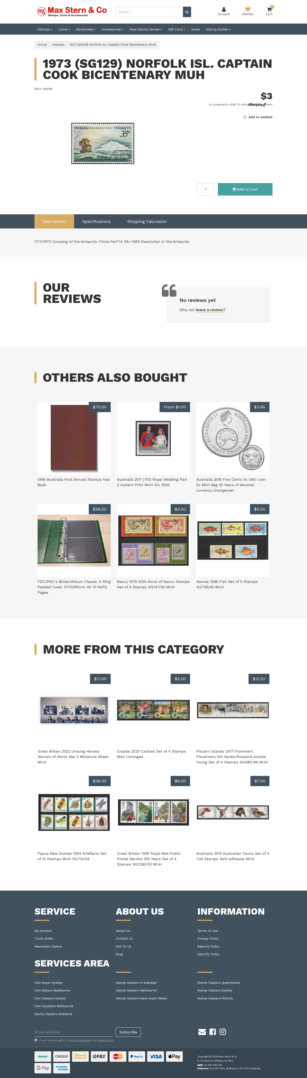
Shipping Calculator (147, 221)
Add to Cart (247, 189)
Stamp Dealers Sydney (214, 990)
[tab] (54, 221)
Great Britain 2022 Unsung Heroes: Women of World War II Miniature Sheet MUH (73, 756)
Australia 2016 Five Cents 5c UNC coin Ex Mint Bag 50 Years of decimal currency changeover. (230, 484)
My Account (43, 931)
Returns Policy (208, 946)
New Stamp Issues (145, 29)
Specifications (96, 221)
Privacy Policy (207, 938)
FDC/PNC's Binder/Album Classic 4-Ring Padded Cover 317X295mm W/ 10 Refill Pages (74, 586)
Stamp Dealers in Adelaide (136, 983)
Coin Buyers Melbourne (52, 990)
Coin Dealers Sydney (50, 998)
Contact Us (124, 938)
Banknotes (85, 29)
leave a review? (210, 309)
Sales (195, 29)
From (175, 406)
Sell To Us (123, 946)
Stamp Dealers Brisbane (53, 1014)
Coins (64, 29)
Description (54, 221)
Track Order (43, 938)
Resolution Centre (48, 946)
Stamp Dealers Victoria (215, 998)
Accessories (112, 29)
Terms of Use (207, 931)
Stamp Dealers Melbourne (136, 990)
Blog (119, 954)
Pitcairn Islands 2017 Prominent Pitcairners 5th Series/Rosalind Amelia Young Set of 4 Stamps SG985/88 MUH (232, 756)
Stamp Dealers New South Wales (141, 998)
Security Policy (208, 954)
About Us (123, 931)
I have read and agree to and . (76, 1040)
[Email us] (202, 1031)
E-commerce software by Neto (215, 1060)
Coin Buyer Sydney (48, 983)
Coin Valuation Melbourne (53, 1006)
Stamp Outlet (217, 29)
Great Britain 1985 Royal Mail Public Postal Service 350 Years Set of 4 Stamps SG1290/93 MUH (149, 858)
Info (270, 104)
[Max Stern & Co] (72, 11)
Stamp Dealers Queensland (218, 983)
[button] (258, 117)
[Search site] (187, 12)
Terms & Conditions (80, 1040)
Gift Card (176, 29)
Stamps (44, 29)
